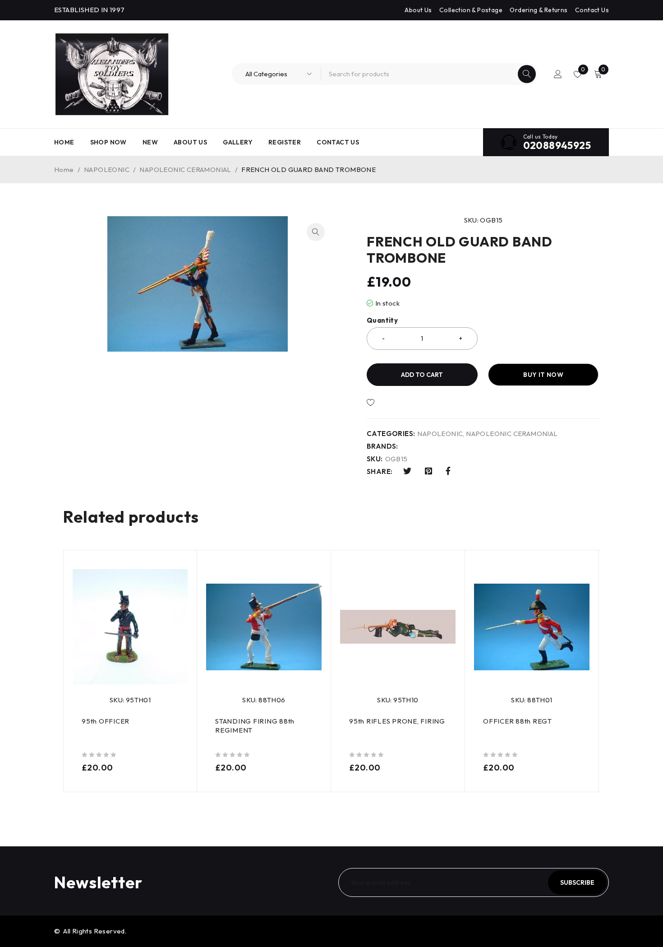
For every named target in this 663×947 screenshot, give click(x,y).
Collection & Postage (470, 10)
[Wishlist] (401, 403)
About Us (418, 10)
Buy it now (543, 375)
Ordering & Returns (538, 10)
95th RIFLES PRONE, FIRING (397, 721)
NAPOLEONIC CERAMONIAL (185, 169)
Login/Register (558, 74)
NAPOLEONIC (106, 169)
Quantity (382, 320)
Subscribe (577, 882)
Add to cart (422, 375)
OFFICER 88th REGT (517, 721)
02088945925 (557, 145)
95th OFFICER (105, 721)
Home (64, 169)
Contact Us (592, 10)
